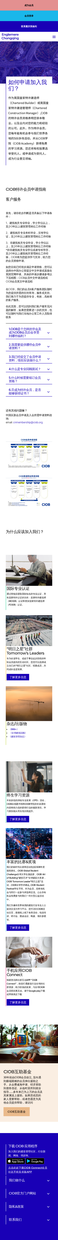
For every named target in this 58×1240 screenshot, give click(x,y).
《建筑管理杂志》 (17, 736)
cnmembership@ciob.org (28, 422)
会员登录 (29, 15)
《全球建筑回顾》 (18, 732)
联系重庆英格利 (29, 26)
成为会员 (29, 5)
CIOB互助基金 (17, 1111)
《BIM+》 (14, 729)
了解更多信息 (17, 677)
